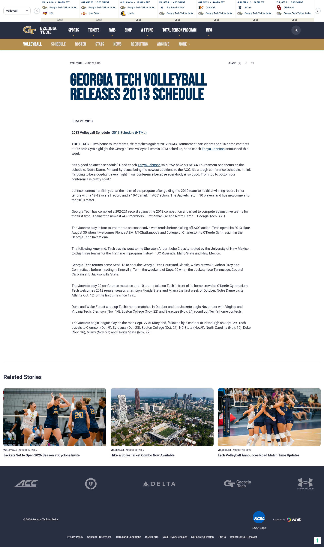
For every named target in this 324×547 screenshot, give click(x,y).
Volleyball (77, 63)
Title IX (222, 536)
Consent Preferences (99, 536)
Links (60, 19)
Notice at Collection (202, 536)
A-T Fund (147, 30)
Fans (112, 30)
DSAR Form (151, 536)
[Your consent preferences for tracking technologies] (317, 540)
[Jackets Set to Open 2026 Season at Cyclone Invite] (54, 417)
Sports (73, 30)
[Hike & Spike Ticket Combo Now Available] (162, 417)
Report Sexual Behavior (243, 536)
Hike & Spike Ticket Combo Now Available (143, 455)
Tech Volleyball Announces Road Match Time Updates (258, 455)
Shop (128, 30)
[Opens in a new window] (25, 483)
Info (209, 30)
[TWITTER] (239, 63)
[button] (37, 11)
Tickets (93, 30)
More (183, 44)
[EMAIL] (252, 63)
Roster (80, 44)
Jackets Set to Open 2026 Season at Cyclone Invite (41, 455)
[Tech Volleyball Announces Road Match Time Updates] (269, 417)
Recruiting (139, 44)
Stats (99, 44)
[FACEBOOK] (246, 63)
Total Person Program (179, 30)
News (117, 44)
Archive (163, 44)
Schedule (58, 44)
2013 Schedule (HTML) (129, 132)
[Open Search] (296, 30)
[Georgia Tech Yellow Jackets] (40, 30)
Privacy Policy (75, 536)
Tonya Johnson (213, 149)
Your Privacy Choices (175, 536)
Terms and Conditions (128, 536)
